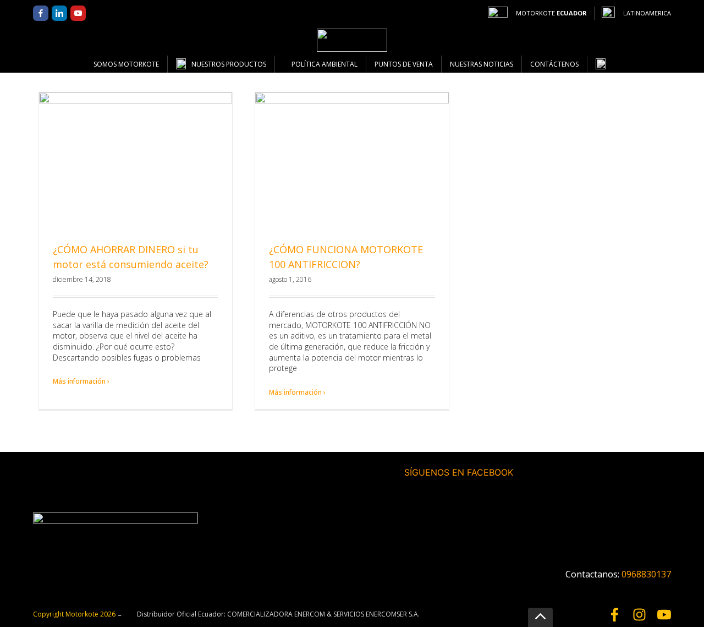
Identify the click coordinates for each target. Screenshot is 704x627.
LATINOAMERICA (647, 13)
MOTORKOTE (551, 13)
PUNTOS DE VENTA (404, 64)
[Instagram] (639, 614)
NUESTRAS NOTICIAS (481, 64)
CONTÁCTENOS (554, 64)
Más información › (81, 381)
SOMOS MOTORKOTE (126, 64)
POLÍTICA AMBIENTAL (325, 64)
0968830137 (646, 574)
